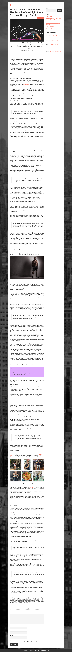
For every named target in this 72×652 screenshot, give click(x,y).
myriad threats (31, 487)
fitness (24, 605)
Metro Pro (31, 650)
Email (11, 630)
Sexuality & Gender (29, 604)
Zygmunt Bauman (26, 84)
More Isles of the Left (21, 604)
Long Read (16, 604)
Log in (48, 650)
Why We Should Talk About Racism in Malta (53, 28)
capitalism (16, 605)
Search (47, 8)
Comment (12, 613)
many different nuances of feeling (29, 189)
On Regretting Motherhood (53, 40)
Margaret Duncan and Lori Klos (16, 153)
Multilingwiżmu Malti (49, 16)
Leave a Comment (40, 17)
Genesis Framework (38, 650)
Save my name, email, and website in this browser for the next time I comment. (23, 641)
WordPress (44, 650)
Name (11, 626)
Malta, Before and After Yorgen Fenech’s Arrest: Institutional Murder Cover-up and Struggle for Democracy (53, 23)
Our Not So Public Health (50, 26)
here (43, 55)
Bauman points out (17, 324)
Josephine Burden (49, 47)
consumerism (20, 605)
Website (11, 635)
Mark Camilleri (48, 35)
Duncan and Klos (13, 516)
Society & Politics (35, 604)
